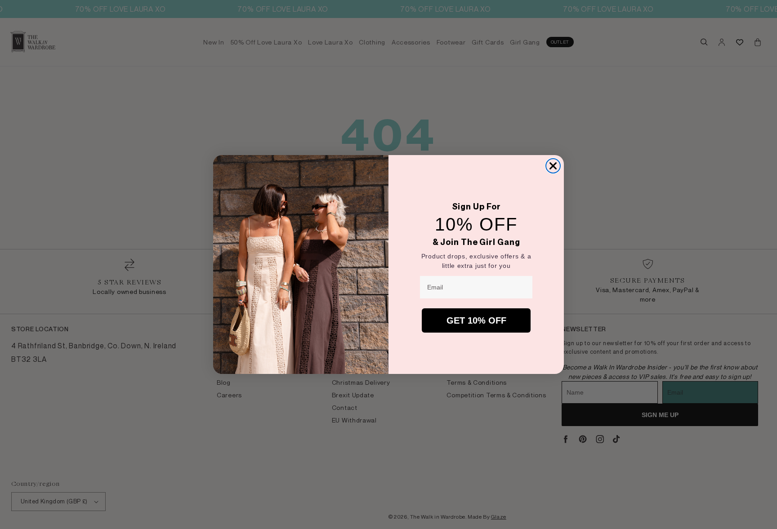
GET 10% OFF (476, 320)
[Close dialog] (553, 166)
